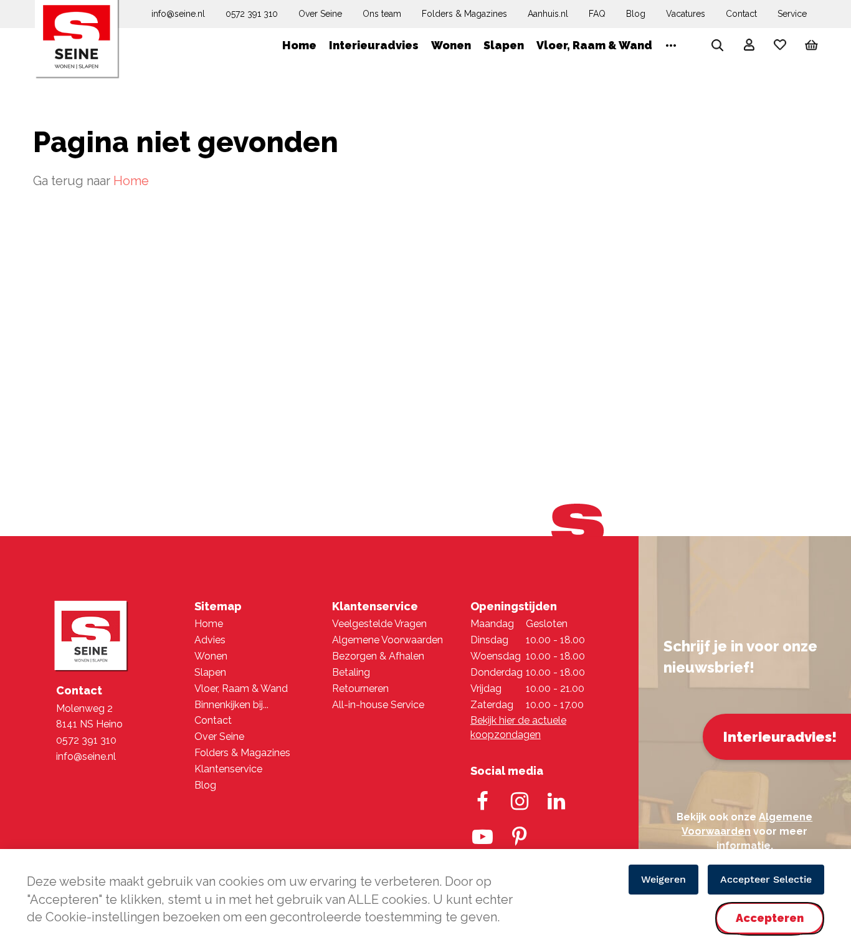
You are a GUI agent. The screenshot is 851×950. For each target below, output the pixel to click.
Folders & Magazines (464, 14)
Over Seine (320, 14)
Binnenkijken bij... (231, 705)
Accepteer (770, 928)
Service (792, 14)
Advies (210, 640)
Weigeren (663, 879)
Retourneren (360, 688)
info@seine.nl (178, 14)
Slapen (210, 672)
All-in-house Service (378, 705)
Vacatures (685, 14)
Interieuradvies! (780, 737)
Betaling (351, 672)
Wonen (210, 656)
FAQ (597, 14)
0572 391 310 (252, 14)
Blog (635, 14)
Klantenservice (228, 769)
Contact (741, 14)
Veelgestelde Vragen (379, 624)
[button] (749, 47)
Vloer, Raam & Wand (241, 688)
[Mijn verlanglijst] (780, 48)
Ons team (382, 14)
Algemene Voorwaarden (387, 640)
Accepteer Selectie (766, 879)
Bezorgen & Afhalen (378, 656)
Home (131, 180)
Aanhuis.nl (548, 14)
